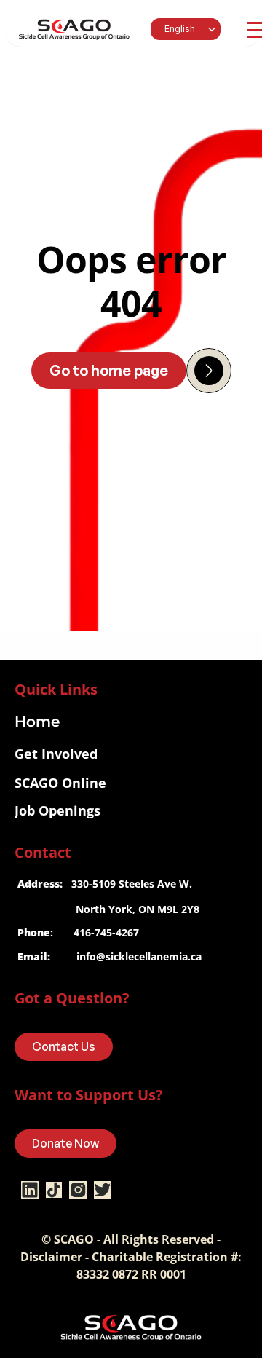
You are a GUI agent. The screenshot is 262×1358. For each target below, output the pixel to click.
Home (37, 721)
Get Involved (56, 753)
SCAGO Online (60, 782)
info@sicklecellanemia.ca (139, 956)
